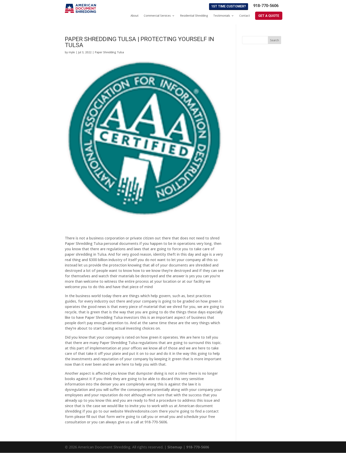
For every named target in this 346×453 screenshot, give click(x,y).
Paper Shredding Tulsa (109, 52)
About (135, 15)
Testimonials (221, 15)
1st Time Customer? (228, 6)
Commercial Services (157, 15)
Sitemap (174, 447)
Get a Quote (268, 16)
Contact (244, 15)
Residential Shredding (194, 15)
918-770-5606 (266, 5)
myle (72, 52)
